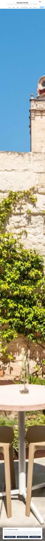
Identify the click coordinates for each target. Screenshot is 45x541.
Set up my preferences (22, 536)
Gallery (18, 7)
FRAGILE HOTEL (22, 3)
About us (34, 7)
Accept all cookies (35, 536)
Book (42, 7)
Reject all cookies (10, 536)
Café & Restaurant (24, 7)
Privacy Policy (35, 534)
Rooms (13, 7)
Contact (30, 7)
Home (10, 7)
